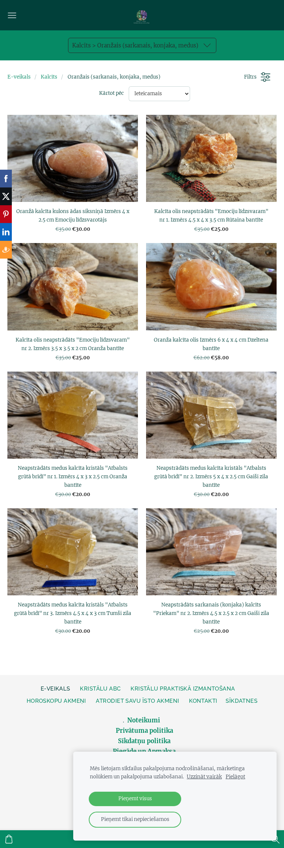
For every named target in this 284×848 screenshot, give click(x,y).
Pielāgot (235, 777)
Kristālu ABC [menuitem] (100, 688)
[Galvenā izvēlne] (12, 15)
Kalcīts (49, 77)
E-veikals (19, 77)
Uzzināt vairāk (204, 777)
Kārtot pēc (111, 93)
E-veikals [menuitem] (55, 688)
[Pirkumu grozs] (9, 839)
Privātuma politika (144, 731)
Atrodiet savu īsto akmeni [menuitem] (137, 701)
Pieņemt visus (135, 798)
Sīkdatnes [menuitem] (241, 701)
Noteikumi (144, 720)
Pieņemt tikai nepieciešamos (135, 819)
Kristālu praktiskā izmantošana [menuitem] (183, 688)
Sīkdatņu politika (144, 741)
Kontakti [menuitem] (203, 701)
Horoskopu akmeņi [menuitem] (56, 701)
